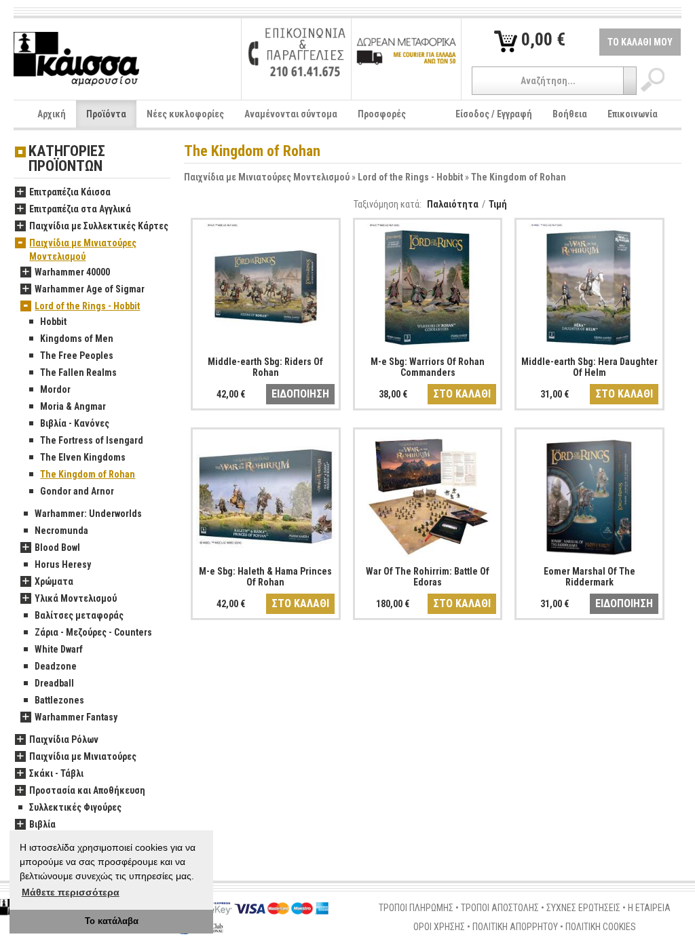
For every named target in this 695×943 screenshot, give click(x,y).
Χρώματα (54, 581)
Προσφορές (382, 114)
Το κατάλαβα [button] (111, 921)
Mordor (55, 389)
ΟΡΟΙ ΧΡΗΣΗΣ (439, 926)
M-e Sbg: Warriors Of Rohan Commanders (428, 366)
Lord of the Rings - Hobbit (410, 177)
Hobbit (53, 321)
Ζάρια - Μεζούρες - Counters (93, 632)
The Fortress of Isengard (91, 440)
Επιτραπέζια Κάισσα (70, 192)
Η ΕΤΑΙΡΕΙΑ (649, 907)
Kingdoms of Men (76, 338)
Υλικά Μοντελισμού (76, 598)
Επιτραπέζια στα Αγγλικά (80, 209)
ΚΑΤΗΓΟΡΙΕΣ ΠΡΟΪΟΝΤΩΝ (67, 159)
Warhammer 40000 (72, 272)
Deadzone (56, 666)
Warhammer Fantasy (76, 717)
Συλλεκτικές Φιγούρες (75, 807)
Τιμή (498, 204)
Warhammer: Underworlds (88, 513)
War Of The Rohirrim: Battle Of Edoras (427, 576)
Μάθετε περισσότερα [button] (70, 892)
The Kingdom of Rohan (518, 177)
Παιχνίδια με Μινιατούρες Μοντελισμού (267, 177)
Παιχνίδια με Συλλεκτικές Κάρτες (98, 225)
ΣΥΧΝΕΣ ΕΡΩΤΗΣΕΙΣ (583, 907)
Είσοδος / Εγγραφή (493, 114)
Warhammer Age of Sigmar (90, 289)
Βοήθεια (569, 114)
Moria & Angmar (73, 406)
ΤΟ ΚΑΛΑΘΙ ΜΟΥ (640, 42)
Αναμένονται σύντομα (290, 114)
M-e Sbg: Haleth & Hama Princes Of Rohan (265, 576)
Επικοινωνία (632, 114)
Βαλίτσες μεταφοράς (79, 615)
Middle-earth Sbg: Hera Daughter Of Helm (589, 366)
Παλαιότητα (452, 204)
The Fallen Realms (78, 372)
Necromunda (61, 530)
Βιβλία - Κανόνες (74, 423)
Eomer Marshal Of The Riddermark (589, 576)
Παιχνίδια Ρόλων (63, 739)
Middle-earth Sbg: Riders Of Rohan (265, 366)
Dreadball (54, 683)
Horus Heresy (63, 564)
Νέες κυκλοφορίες (185, 114)
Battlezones (59, 700)
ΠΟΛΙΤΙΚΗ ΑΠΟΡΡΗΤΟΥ (515, 926)
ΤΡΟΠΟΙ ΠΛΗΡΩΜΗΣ (416, 907)
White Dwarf (59, 649)
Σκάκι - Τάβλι (56, 773)
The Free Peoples (76, 355)
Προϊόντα (106, 114)
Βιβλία (42, 824)
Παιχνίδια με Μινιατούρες (82, 756)
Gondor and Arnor (77, 491)
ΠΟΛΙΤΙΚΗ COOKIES (600, 926)
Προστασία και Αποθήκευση (87, 790)
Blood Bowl (57, 547)
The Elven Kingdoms (83, 457)
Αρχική (51, 114)
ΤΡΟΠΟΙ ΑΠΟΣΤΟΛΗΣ (500, 907)
